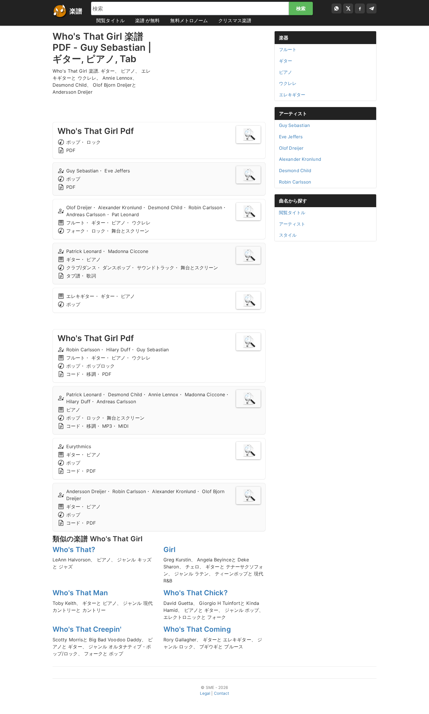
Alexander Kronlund (300, 159)
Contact (221, 693)
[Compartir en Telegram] (371, 8)
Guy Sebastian (294, 125)
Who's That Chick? (195, 593)
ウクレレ (288, 83)
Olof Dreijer (291, 148)
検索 (301, 8)
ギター (285, 61)
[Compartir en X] (348, 8)
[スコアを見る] (248, 134)
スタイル (288, 235)
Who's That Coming (197, 629)
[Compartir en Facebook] (360, 8)
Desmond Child (295, 170)
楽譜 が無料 (147, 20)
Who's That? (74, 549)
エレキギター (292, 94)
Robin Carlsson (295, 182)
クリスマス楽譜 (234, 20)
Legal (205, 693)
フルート (288, 49)
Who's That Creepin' (87, 629)
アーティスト (293, 113)
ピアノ (285, 72)
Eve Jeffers (291, 136)
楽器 (283, 38)
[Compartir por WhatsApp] (336, 8)
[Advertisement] (214, 72)
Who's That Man (80, 593)
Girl (169, 549)
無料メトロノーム (189, 20)
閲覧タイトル (110, 20)
